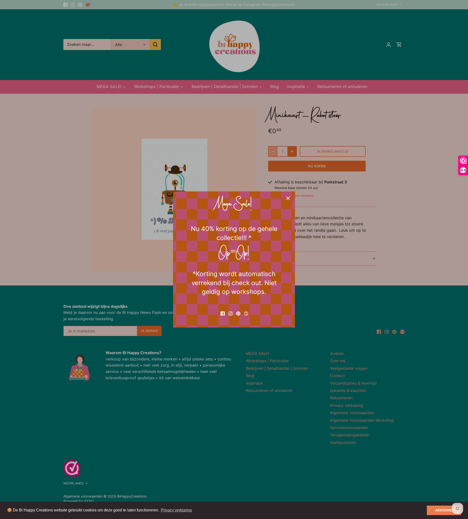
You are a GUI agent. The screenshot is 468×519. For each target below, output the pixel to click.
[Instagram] (230, 313)
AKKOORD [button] (444, 510)
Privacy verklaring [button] (176, 510)
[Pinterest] (238, 313)
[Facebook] (223, 313)
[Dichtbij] (288, 198)
